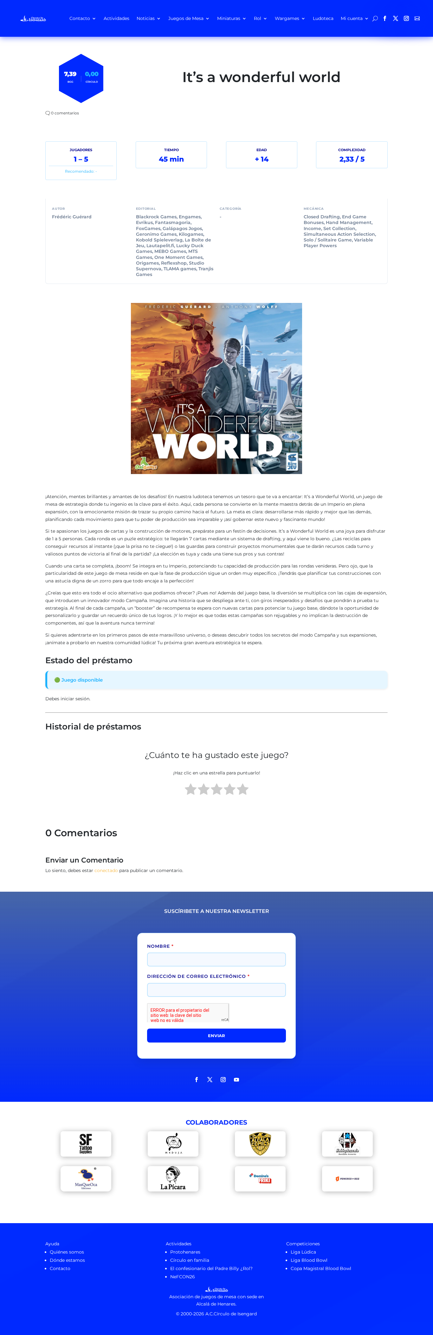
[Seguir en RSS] (417, 18)
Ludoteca (323, 18)
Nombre (160, 946)
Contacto (79, 18)
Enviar (216, 1035)
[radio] (191, 790)
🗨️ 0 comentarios (62, 113)
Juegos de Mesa (186, 18)
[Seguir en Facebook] (385, 18)
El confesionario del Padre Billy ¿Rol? (211, 1268)
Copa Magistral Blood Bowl (321, 1268)
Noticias (146, 18)
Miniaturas (228, 18)
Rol (257, 18)
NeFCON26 (182, 1277)
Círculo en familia (189, 1260)
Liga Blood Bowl (309, 1260)
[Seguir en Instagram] (406, 18)
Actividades (116, 18)
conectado (106, 870)
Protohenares (185, 1252)
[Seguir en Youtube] (236, 1080)
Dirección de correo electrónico (198, 976)
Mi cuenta (352, 18)
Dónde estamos (67, 1260)
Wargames (287, 18)
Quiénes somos (67, 1252)
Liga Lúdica (303, 1252)
